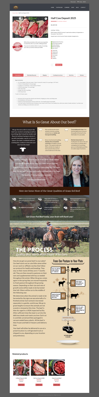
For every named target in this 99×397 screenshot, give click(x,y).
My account (73, 1)
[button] (46, 18)
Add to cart (58, 64)
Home (13, 13)
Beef (17, 13)
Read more (21, 384)
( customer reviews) (62, 21)
